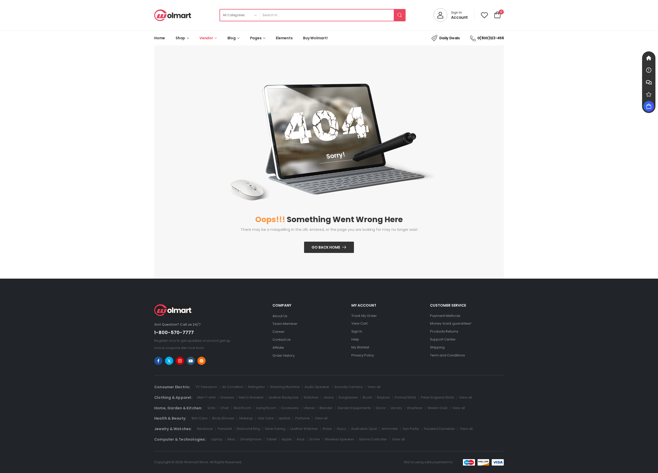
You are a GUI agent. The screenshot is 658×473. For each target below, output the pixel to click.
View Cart (359, 323)
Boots (367, 397)
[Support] (648, 82)
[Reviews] (648, 94)
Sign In (356, 331)
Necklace (205, 428)
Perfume (302, 418)
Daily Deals (449, 38)
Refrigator (256, 386)
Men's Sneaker (251, 397)
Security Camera (348, 386)
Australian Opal (364, 428)
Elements (284, 38)
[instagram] (180, 361)
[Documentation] (648, 70)
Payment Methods (445, 315)
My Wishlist (360, 347)
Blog (231, 38)
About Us (279, 316)
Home (159, 38)
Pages (256, 38)
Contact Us (281, 339)
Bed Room (242, 407)
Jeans (328, 397)
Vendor (206, 38)
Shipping (437, 347)
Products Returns (444, 331)
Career (278, 331)
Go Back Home (326, 247)
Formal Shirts (405, 397)
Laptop (217, 439)
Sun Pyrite (411, 428)
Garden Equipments (354, 407)
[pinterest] (201, 361)
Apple (287, 439)
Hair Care (266, 418)
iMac (231, 439)
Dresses (227, 397)
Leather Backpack (284, 397)
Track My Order (364, 315)
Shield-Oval (437, 407)
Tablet (271, 439)
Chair (224, 407)
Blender (326, 407)
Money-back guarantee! (450, 323)
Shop (180, 38)
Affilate (278, 347)
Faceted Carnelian (439, 428)
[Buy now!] (648, 106)
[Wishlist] (484, 15)
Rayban (383, 397)
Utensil (309, 407)
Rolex (327, 428)
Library (396, 407)
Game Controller (373, 439)
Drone (314, 439)
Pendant (225, 428)
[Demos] (648, 58)
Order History (283, 355)
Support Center (443, 339)
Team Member (284, 323)
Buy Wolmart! (315, 38)
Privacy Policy (362, 355)
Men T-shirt (206, 397)
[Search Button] (399, 15)
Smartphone (250, 439)
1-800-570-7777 (174, 332)
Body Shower (223, 418)
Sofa (211, 407)
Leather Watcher (304, 428)
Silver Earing (275, 428)
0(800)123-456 (490, 38)
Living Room (266, 407)
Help (355, 339)
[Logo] (172, 15)
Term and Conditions (447, 355)
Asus (301, 439)
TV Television (206, 386)
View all (374, 386)
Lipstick (284, 418)
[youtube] (191, 361)
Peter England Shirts (437, 397)
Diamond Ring (248, 428)
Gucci (341, 428)
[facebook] (158, 361)
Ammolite (390, 428)
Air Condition (232, 386)
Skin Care (199, 418)
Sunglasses (348, 397)
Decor (381, 407)
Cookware (290, 407)
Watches (311, 397)
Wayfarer (415, 407)
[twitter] (169, 361)
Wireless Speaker (339, 439)
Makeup (246, 418)
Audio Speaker (317, 386)
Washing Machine (285, 386)
